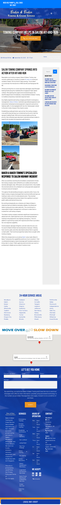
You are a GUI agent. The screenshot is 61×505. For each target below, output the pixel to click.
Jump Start (23, 443)
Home (45, 56)
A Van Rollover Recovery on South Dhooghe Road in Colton (51, 103)
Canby (6, 306)
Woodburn (7, 300)
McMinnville (53, 300)
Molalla (6, 319)
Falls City (52, 310)
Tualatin (6, 310)
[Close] (50, 337)
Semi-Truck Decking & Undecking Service (23, 478)
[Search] (55, 72)
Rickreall (52, 315)
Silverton (22, 304)
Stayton (21, 306)
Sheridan (52, 312)
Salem (24, 237)
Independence (54, 306)
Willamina (53, 317)
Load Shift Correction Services (22, 471)
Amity (51, 308)
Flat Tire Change (22, 446)
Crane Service (21, 485)
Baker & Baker (14, 102)
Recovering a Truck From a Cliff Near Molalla (51, 86)
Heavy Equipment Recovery (22, 465)
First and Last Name (10, 373)
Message (6, 379)
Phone (42, 373)
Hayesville (22, 312)
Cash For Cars (21, 489)
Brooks (21, 319)
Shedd (36, 319)
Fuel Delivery (22, 435)
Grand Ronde (54, 319)
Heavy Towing (21, 451)
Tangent (37, 304)
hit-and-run (28, 79)
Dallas (51, 302)
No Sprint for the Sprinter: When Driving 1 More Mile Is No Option (51, 80)
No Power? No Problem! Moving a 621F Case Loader (50, 91)
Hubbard (22, 300)
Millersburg (37, 317)
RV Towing (22, 455)
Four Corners (23, 310)
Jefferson (37, 308)
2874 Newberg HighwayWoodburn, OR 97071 (49, 424)
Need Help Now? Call (11, 3)
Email (24, 373)
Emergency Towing (22, 420)
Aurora (21, 302)
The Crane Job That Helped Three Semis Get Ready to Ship (50, 97)
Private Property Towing (21, 425)
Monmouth (53, 304)
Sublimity (22, 308)
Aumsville (22, 317)
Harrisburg (37, 310)
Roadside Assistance (22, 431)
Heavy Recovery (22, 459)
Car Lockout (23, 440)
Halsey (36, 312)
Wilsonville (7, 308)
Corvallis (37, 302)
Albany (36, 300)
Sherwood (7, 312)
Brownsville (38, 315)
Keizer (6, 304)
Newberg (7, 315)
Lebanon (37, 306)
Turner (21, 315)
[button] (39, 342)
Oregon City (7, 317)
